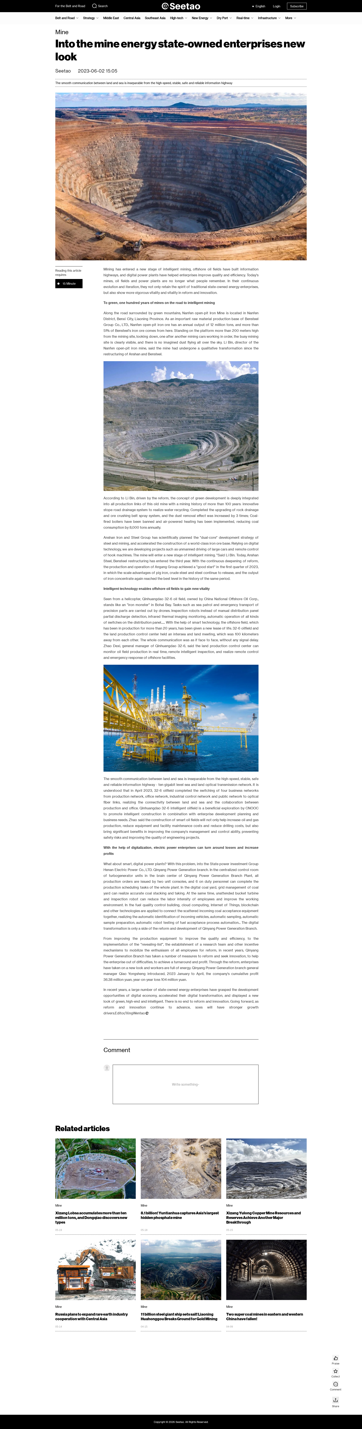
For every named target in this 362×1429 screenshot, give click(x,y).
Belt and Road (65, 18)
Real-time (243, 18)
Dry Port (222, 18)
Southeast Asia (155, 18)
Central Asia (132, 18)
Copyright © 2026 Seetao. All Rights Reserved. (181, 1421)
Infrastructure (267, 18)
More (288, 18)
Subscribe (297, 6)
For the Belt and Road (70, 6)
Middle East (111, 18)
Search (103, 6)
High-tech (176, 18)
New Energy (200, 18)
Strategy (89, 18)
